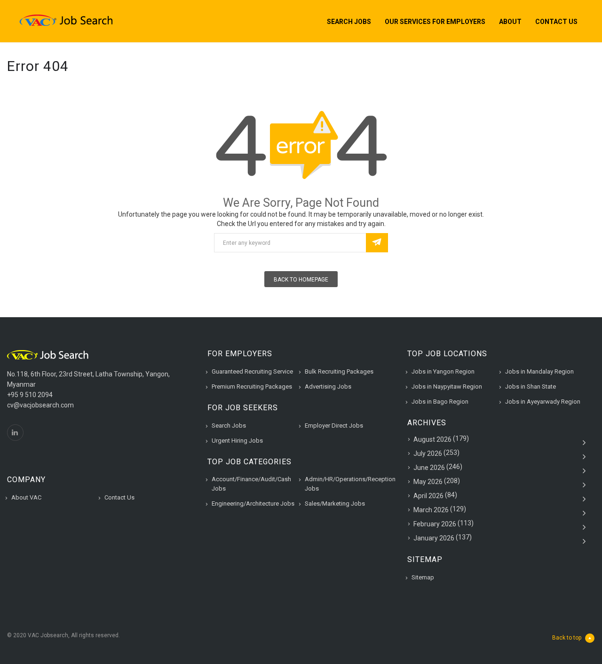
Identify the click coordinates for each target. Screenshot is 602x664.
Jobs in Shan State (530, 386)
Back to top (566, 637)
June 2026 (429, 467)
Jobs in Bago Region (440, 401)
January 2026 (433, 538)
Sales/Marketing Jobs (335, 503)
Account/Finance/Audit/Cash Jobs (251, 484)
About (510, 21)
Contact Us (556, 21)
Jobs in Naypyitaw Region (447, 386)
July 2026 (427, 453)
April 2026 (428, 496)
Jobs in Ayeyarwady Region (542, 401)
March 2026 (431, 510)
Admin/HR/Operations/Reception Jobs (350, 484)
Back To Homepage (301, 279)
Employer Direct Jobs (334, 425)
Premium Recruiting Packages (252, 386)
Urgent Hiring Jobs (237, 440)
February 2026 (434, 524)
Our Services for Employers (435, 21)
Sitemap (423, 577)
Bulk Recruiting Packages (339, 371)
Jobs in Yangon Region (443, 371)
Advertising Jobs (328, 386)
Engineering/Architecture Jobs (253, 503)
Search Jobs (349, 21)
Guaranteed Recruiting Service (252, 371)
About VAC (26, 497)
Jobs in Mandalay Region (539, 371)
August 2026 (432, 439)
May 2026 (428, 481)
